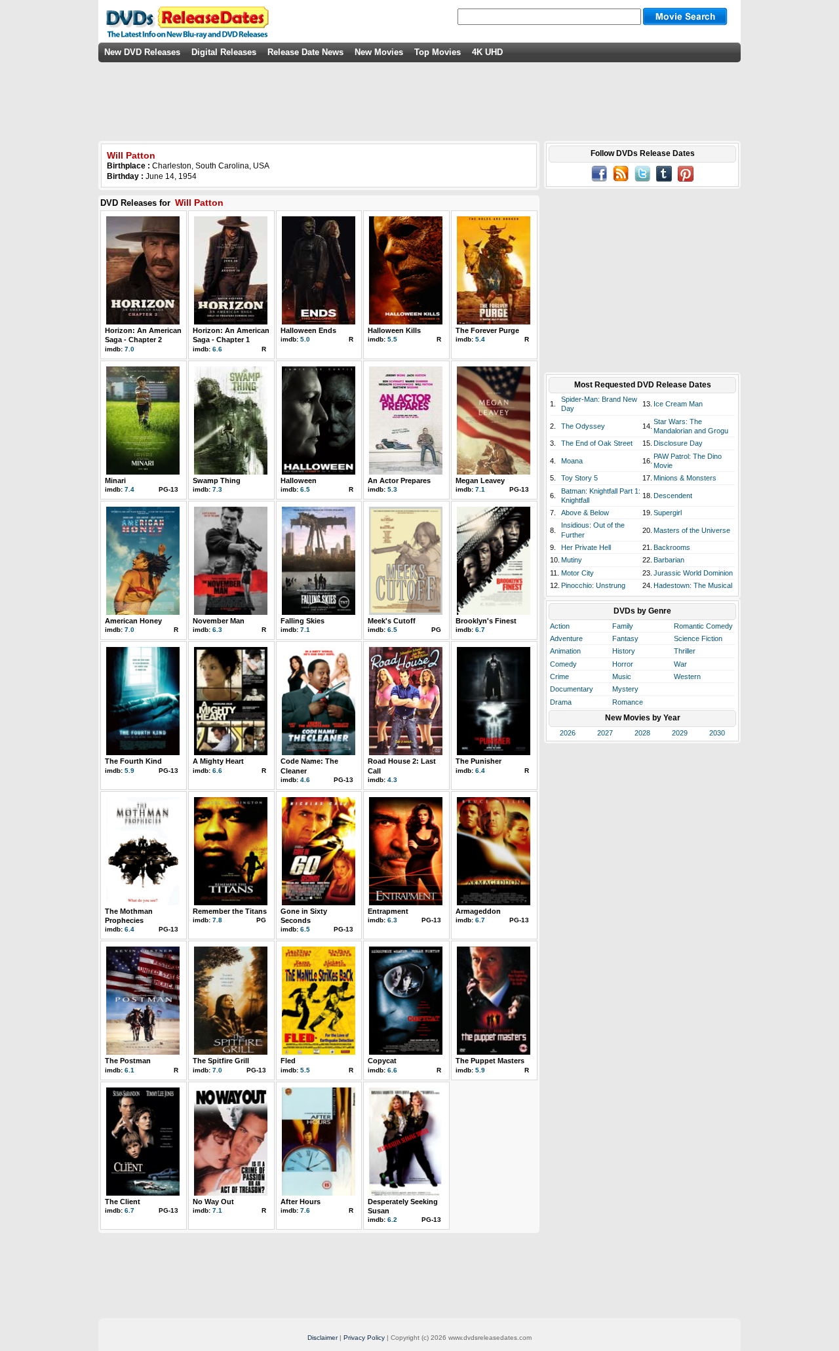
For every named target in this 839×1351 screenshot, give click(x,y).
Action (560, 626)
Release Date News (305, 52)
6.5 (305, 489)
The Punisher (478, 761)
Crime (559, 676)
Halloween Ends (308, 330)
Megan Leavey (480, 480)
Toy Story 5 (579, 478)
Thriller (684, 651)
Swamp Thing (217, 480)
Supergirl (668, 513)
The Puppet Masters (490, 1061)
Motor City (577, 573)
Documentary (571, 689)
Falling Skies (302, 621)
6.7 (480, 629)
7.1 (480, 489)
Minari (115, 480)
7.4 (129, 489)
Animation (565, 651)
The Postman (128, 1061)
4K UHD (487, 52)
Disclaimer (322, 1337)
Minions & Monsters (685, 478)
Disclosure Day (678, 443)
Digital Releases (223, 52)
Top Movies (437, 52)
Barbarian (669, 560)
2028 (642, 733)
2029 (680, 733)
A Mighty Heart (218, 761)
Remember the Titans (230, 911)
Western (687, 676)
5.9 (129, 770)
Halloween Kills (394, 330)
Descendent (673, 495)
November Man (218, 621)
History (623, 651)
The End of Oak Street (597, 443)
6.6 (217, 349)
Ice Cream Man (678, 404)
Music (621, 676)
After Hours (301, 1201)
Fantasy (625, 638)
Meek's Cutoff (392, 621)
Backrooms (672, 547)
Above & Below (585, 513)
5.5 (392, 339)
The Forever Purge (487, 330)
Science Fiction (698, 638)
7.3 (217, 489)
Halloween (299, 480)
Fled (288, 1061)
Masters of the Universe (692, 530)
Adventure (566, 638)
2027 (605, 733)
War (680, 664)
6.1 (129, 1070)
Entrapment (388, 911)
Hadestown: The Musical (693, 585)
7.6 (305, 1210)
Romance (627, 702)
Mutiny (571, 560)
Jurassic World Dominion (693, 573)
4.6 (305, 779)
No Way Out (213, 1201)
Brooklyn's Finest (486, 621)
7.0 (129, 349)
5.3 (392, 489)
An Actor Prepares (399, 480)
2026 (568, 733)
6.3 (217, 629)
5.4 (480, 339)
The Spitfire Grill (221, 1061)
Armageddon (478, 911)
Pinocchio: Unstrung (593, 585)
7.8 (217, 920)
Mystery (625, 689)
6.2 (392, 1219)
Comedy (563, 664)
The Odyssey (583, 426)
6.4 (480, 770)
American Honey (133, 621)
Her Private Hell (586, 547)
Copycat (382, 1061)
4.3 (392, 779)
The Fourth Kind (133, 761)
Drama (561, 702)
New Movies (379, 52)
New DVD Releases (142, 52)
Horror (622, 664)
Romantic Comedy (703, 626)
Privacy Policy (364, 1337)
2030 (717, 733)
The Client (122, 1201)
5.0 (305, 339)
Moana (572, 461)
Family (622, 626)
